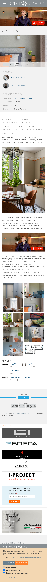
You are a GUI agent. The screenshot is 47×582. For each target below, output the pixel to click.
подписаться (14, 501)
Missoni (14, 364)
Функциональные (12, 570)
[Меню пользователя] (41, 3)
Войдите (5, 413)
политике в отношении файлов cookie (26, 557)
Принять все (9, 562)
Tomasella (15, 371)
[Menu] (4, 3)
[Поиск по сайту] (44, 3)
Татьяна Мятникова (19, 78)
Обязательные (11, 567)
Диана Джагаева (18, 86)
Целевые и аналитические (16, 573)
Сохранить (12, 578)
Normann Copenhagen (21, 377)
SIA (30, 364)
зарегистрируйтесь (21, 413)
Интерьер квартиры (23, 98)
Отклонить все (21, 562)
